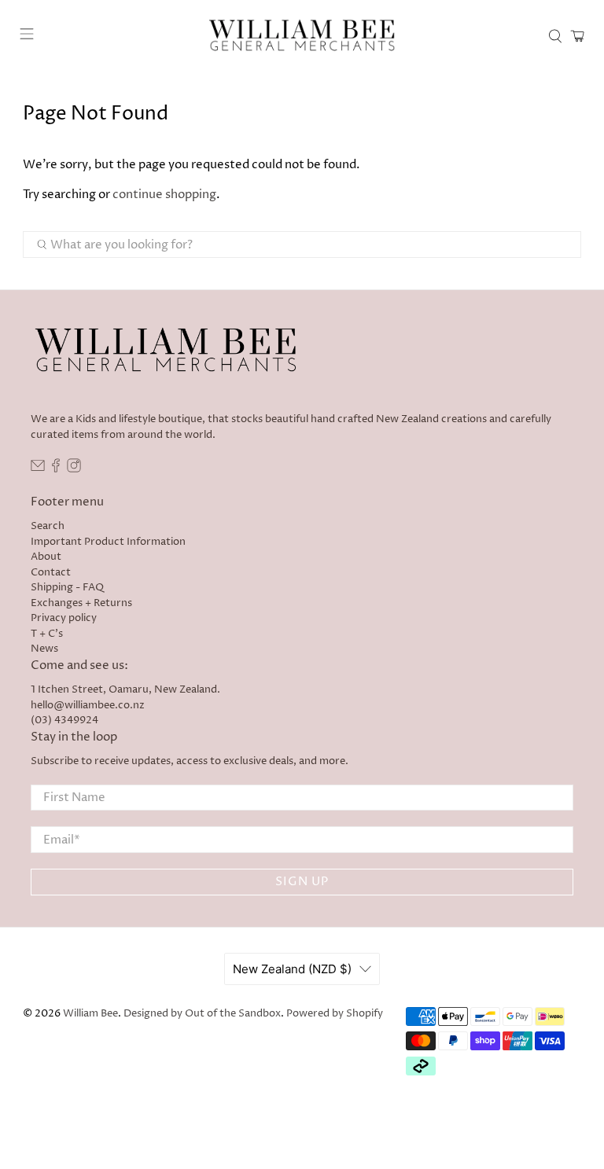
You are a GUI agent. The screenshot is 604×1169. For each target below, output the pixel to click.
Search (47, 526)
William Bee (90, 1013)
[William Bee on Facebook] (56, 469)
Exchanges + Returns (81, 603)
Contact (51, 572)
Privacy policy (64, 618)
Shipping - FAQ (67, 587)
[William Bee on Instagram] (74, 469)
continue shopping (164, 194)
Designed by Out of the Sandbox (202, 1013)
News (44, 648)
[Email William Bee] (38, 469)
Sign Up (302, 881)
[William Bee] (302, 36)
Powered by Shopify (334, 1013)
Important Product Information (108, 542)
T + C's (47, 634)
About (46, 557)
